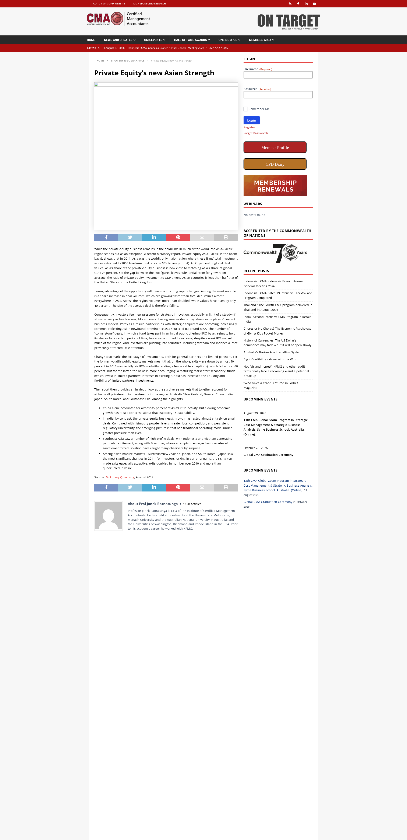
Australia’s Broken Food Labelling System (272, 352)
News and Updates (118, 40)
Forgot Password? (256, 133)
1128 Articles (192, 504)
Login (251, 120)
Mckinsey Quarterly (120, 477)
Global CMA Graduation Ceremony (268, 455)
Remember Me (259, 109)
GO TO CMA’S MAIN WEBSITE (109, 3)
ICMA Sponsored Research (149, 3)
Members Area (260, 40)
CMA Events (153, 40)
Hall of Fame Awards (190, 40)
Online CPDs (228, 40)
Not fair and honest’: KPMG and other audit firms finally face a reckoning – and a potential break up (276, 371)
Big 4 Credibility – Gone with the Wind (270, 359)
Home (91, 40)
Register (249, 127)
